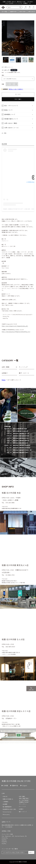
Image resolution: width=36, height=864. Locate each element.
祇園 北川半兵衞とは (8, 799)
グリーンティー (23, 804)
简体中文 (15, 785)
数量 (3, 84)
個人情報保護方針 (7, 806)
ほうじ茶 (21, 800)
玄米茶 (26, 802)
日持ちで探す (22, 11)
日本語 (5, 785)
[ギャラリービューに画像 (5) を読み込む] (31, 60)
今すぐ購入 (18, 99)
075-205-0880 (10, 503)
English (24, 785)
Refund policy (6, 814)
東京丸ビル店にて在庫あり (16, 89)
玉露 (23, 798)
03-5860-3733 (10, 575)
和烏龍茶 (21, 802)
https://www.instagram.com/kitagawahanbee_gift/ (15, 326)
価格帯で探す (13, 11)
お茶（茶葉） (6, 367)
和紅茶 (26, 800)
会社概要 (5, 804)
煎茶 (27, 798)
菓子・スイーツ (24, 373)
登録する (31, 852)
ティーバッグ (23, 367)
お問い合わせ (31, 11)
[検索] (20, 7)
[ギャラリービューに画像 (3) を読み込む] (18, 60)
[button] (18, 105)
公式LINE (5, 796)
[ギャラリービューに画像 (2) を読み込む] (12, 60)
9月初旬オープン (11, 718)
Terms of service (7, 812)
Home (3, 380)
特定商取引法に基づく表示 (9, 809)
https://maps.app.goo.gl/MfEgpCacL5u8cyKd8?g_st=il (16, 331)
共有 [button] (5, 133)
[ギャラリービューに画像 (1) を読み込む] (5, 60)
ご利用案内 (5, 801)
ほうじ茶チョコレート (14, 380)
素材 (3, 75)
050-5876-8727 (10, 647)
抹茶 (20, 798)
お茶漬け (5, 373)
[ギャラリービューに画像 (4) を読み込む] (25, 60)
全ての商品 (4, 11)
